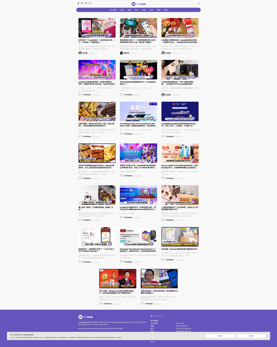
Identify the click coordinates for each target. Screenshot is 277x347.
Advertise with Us (183, 331)
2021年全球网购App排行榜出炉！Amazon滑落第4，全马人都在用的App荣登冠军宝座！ (96, 166)
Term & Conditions (183, 328)
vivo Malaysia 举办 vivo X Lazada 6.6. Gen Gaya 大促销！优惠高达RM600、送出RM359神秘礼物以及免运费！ (138, 125)
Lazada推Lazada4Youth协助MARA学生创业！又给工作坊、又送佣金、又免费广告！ (178, 125)
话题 (122, 10)
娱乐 (151, 10)
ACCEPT (251, 336)
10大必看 (112, 10)
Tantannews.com (84, 322)
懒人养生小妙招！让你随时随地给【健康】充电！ (95, 208)
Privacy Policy (182, 326)
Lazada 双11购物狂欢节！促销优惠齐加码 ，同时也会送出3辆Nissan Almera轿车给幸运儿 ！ (138, 208)
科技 (136, 10)
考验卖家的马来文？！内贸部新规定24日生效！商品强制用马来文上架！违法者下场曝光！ (138, 41)
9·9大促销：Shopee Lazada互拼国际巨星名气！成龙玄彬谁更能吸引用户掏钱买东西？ (116, 292)
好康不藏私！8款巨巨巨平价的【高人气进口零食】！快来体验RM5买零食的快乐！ (96, 125)
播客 (166, 10)
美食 (144, 10)
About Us (180, 323)
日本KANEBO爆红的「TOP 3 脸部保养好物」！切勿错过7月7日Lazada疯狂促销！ (177, 83)
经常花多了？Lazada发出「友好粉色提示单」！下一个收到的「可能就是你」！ (97, 41)
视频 (158, 10)
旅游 (129, 10)
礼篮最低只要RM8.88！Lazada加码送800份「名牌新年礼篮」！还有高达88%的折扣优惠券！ (179, 41)
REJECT (220, 336)
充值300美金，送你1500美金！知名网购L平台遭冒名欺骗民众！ (159, 292)
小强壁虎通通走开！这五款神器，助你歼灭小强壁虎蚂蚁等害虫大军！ (179, 208)
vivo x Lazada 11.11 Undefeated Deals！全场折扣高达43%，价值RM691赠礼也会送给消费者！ (179, 166)
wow (152, 341)
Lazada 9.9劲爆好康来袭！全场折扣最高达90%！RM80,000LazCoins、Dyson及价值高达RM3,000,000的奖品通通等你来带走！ (96, 83)
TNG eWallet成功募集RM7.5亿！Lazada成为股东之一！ (138, 83)
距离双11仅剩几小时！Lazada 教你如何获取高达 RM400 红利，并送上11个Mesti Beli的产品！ (138, 166)
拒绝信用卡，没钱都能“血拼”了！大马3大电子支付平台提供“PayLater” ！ (96, 250)
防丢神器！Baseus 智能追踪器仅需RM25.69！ (179, 249)
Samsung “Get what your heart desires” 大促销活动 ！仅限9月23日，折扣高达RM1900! (138, 250)
